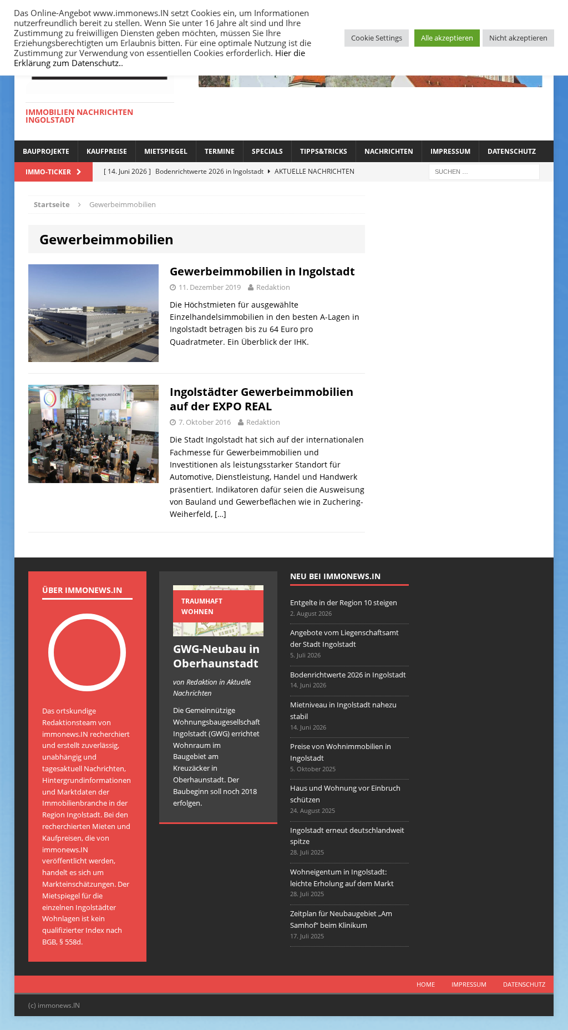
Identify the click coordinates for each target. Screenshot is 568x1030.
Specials (267, 151)
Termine (220, 151)
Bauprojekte (46, 151)
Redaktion (273, 287)
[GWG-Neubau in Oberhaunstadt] (218, 630)
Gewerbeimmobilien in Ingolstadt (262, 271)
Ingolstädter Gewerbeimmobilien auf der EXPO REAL (261, 399)
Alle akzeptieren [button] (447, 38)
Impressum (450, 151)
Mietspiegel (165, 151)
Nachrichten (388, 151)
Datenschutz (512, 151)
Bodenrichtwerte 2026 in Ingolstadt (348, 675)
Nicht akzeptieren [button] (518, 38)
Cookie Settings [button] (376, 38)
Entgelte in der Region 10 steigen (343, 602)
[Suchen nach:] (484, 170)
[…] (220, 514)
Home (426, 984)
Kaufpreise (107, 151)
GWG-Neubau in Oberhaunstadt (216, 656)
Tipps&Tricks (323, 151)
